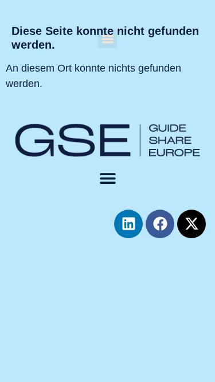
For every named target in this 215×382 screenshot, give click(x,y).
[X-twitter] (191, 224)
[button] (107, 38)
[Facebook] (160, 224)
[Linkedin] (128, 224)
